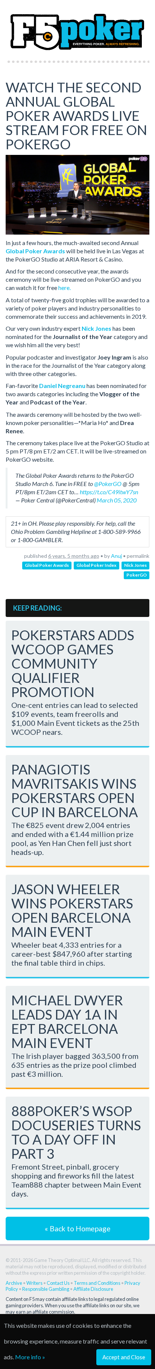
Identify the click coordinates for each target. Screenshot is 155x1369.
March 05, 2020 (117, 500)
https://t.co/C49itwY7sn (109, 491)
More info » (30, 1356)
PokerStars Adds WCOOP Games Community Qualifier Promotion (72, 663)
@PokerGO (108, 483)
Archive (14, 1283)
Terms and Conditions (97, 1283)
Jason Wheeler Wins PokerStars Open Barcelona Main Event (72, 910)
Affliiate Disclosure (93, 1289)
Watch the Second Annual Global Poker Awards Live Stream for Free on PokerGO (76, 115)
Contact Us (58, 1283)
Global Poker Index (96, 565)
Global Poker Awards (47, 565)
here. (64, 287)
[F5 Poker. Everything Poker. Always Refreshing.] (77, 28)
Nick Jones (135, 565)
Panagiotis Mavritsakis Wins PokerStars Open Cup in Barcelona (74, 790)
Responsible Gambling (45, 1289)
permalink (138, 556)
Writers (34, 1283)
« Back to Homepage (78, 1228)
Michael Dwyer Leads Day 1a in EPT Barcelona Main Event (67, 1021)
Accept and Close (123, 1357)
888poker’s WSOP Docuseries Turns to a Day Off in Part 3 (76, 1132)
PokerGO (136, 575)
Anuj (116, 556)
